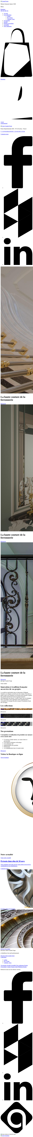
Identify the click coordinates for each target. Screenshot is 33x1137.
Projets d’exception (9, 23)
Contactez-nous (4, 134)
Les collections (7, 15)
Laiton (8, 16)
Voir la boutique (5, 757)
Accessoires (7, 20)
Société (6, 22)
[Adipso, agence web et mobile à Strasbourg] (16, 1132)
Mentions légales (22, 967)
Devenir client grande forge (7, 955)
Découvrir (3, 403)
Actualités (6, 25)
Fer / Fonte (10, 17)
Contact (9, 967)
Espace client (14, 967)
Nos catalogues (8, 26)
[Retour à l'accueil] (4, 1)
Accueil (6, 13)
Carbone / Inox (11, 19)
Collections (3, 957)
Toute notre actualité (6, 857)
